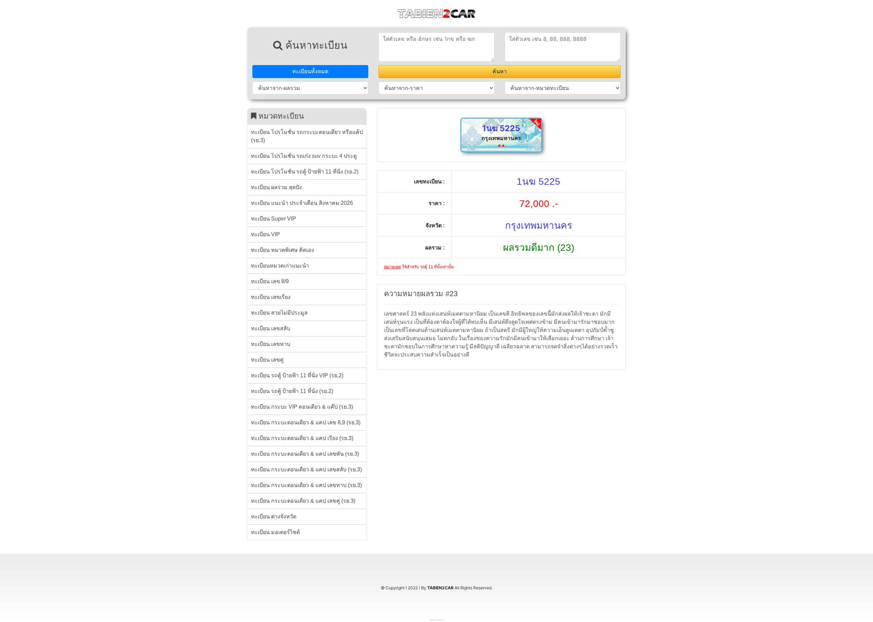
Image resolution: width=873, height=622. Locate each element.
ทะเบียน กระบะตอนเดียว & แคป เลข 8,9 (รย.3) (305, 422)
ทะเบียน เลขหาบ (270, 344)
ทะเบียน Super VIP (273, 219)
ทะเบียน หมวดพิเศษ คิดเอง (282, 250)
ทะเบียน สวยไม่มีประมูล (279, 313)
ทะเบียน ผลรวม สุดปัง (276, 187)
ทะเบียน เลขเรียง (271, 297)
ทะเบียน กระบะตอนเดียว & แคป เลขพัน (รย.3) (305, 454)
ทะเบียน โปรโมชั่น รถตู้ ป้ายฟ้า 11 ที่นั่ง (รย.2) (304, 172)
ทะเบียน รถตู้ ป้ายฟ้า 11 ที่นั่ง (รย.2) (292, 391)
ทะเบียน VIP (265, 234)
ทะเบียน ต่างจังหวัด (273, 516)
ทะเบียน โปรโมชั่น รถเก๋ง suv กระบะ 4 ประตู (304, 156)
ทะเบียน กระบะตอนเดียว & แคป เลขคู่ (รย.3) (303, 501)
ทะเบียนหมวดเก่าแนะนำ (280, 266)
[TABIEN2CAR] (436, 13)
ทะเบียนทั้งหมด (310, 71)
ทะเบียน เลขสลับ (270, 328)
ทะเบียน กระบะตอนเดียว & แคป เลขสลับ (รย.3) (306, 469)
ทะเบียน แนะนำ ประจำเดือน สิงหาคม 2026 (302, 203)
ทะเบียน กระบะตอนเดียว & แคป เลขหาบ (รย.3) (306, 485)
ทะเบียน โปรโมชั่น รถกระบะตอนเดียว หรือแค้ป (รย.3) (307, 136)
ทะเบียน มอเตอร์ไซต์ (275, 532)
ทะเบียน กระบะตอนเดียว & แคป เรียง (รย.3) (302, 438)
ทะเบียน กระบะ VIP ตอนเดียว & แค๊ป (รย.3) (302, 407)
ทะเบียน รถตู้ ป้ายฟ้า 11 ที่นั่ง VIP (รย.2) (297, 375)
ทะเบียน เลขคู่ (267, 360)
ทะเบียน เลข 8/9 (270, 281)
